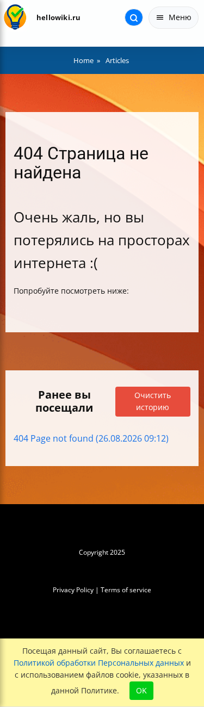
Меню (180, 17)
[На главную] (15, 18)
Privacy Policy (73, 589)
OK (141, 690)
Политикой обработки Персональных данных (99, 663)
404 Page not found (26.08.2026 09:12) (91, 438)
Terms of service (126, 589)
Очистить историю (152, 401)
